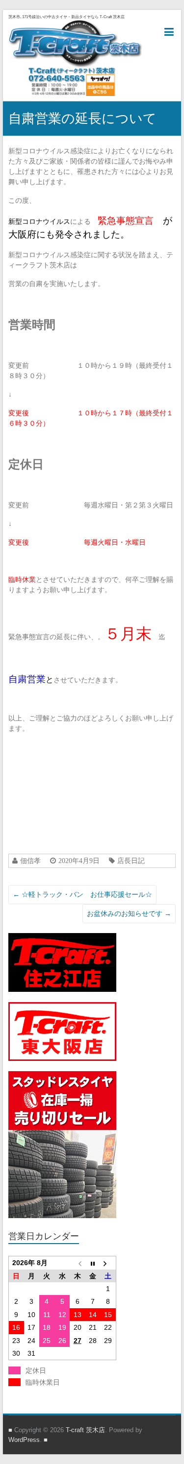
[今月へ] (92, 1262)
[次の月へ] (107, 1262)
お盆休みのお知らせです (129, 913)
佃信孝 (30, 860)
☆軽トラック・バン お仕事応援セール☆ (82, 894)
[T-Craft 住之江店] (62, 938)
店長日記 (131, 860)
